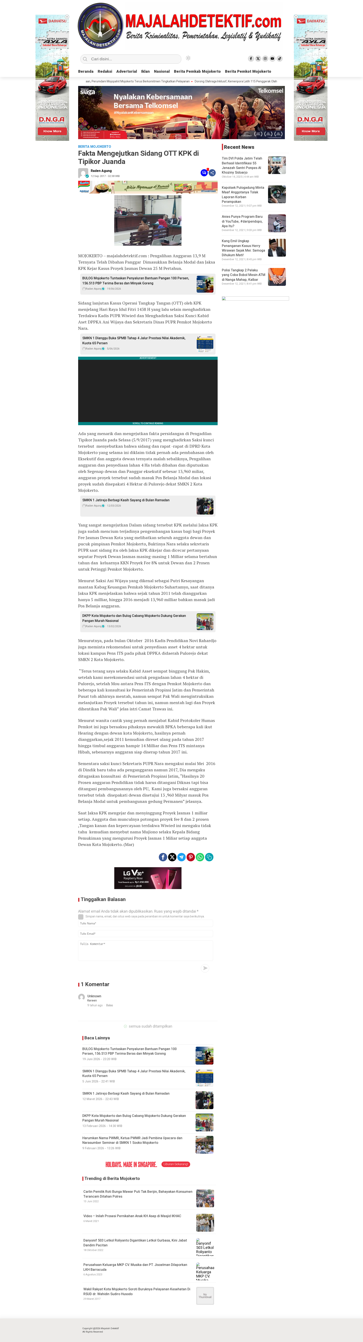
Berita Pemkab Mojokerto (197, 71)
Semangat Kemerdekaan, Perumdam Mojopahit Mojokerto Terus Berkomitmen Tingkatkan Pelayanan (88, 81)
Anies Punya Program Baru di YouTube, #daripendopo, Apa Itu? (242, 221)
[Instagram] (265, 58)
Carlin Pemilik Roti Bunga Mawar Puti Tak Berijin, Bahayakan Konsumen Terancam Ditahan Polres (137, 1194)
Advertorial (126, 71)
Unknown (94, 996)
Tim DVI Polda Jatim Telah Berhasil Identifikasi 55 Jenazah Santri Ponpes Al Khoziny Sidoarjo (242, 165)
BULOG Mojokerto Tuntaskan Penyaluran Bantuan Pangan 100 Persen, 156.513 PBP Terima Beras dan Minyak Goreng (135, 281)
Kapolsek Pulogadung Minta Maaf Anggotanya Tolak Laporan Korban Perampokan (243, 194)
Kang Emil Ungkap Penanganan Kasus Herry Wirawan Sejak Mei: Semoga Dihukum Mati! (243, 248)
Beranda (85, 71)
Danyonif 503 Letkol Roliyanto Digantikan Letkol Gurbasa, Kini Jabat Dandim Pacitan (135, 1243)
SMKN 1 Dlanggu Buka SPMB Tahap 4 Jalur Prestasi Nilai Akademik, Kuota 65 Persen (133, 341)
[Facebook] (251, 58)
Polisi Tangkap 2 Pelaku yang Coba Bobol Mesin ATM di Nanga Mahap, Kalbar (243, 275)
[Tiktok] (279, 58)
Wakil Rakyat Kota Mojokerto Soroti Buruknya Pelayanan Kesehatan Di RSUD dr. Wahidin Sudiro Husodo (136, 1291)
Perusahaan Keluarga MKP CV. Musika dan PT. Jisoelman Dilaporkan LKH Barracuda (135, 1267)
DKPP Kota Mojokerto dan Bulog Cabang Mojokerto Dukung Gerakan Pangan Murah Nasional (134, 618)
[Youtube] (272, 58)
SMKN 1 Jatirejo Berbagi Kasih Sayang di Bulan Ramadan (126, 500)
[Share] (212, 172)
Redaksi (105, 71)
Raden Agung (101, 170)
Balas (109, 1005)
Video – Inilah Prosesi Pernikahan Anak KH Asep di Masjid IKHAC (132, 1216)
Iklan (145, 71)
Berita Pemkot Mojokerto (248, 71)
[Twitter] (258, 58)
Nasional (162, 71)
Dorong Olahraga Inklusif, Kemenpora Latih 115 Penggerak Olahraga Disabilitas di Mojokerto (218, 81)
